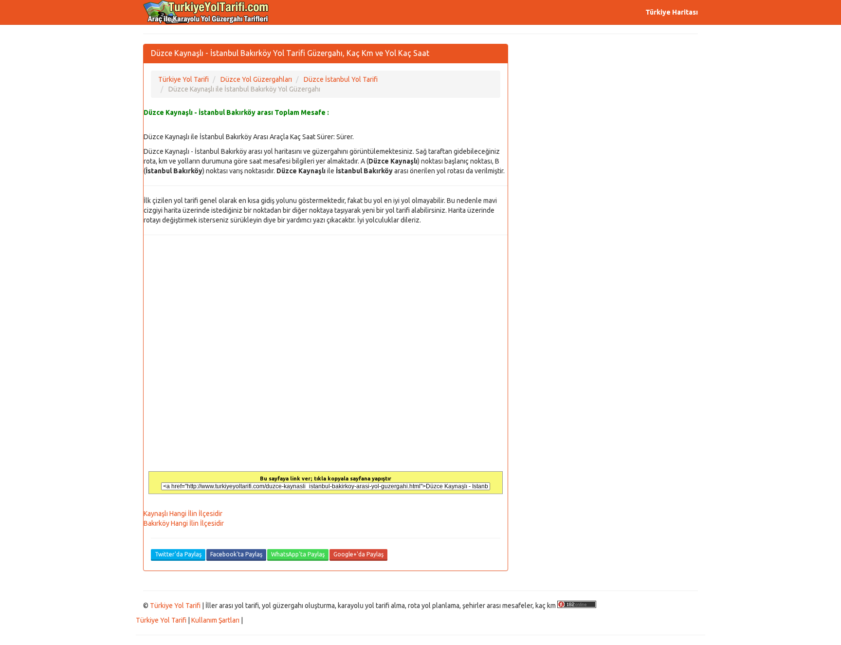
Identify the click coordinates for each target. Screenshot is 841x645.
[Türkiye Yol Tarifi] (206, 12)
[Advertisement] (610, 112)
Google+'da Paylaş (358, 554)
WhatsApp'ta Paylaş (298, 554)
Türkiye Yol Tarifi (175, 605)
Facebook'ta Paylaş (236, 554)
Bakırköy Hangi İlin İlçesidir (184, 523)
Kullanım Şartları (215, 620)
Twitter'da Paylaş (178, 554)
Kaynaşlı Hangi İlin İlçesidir (183, 513)
